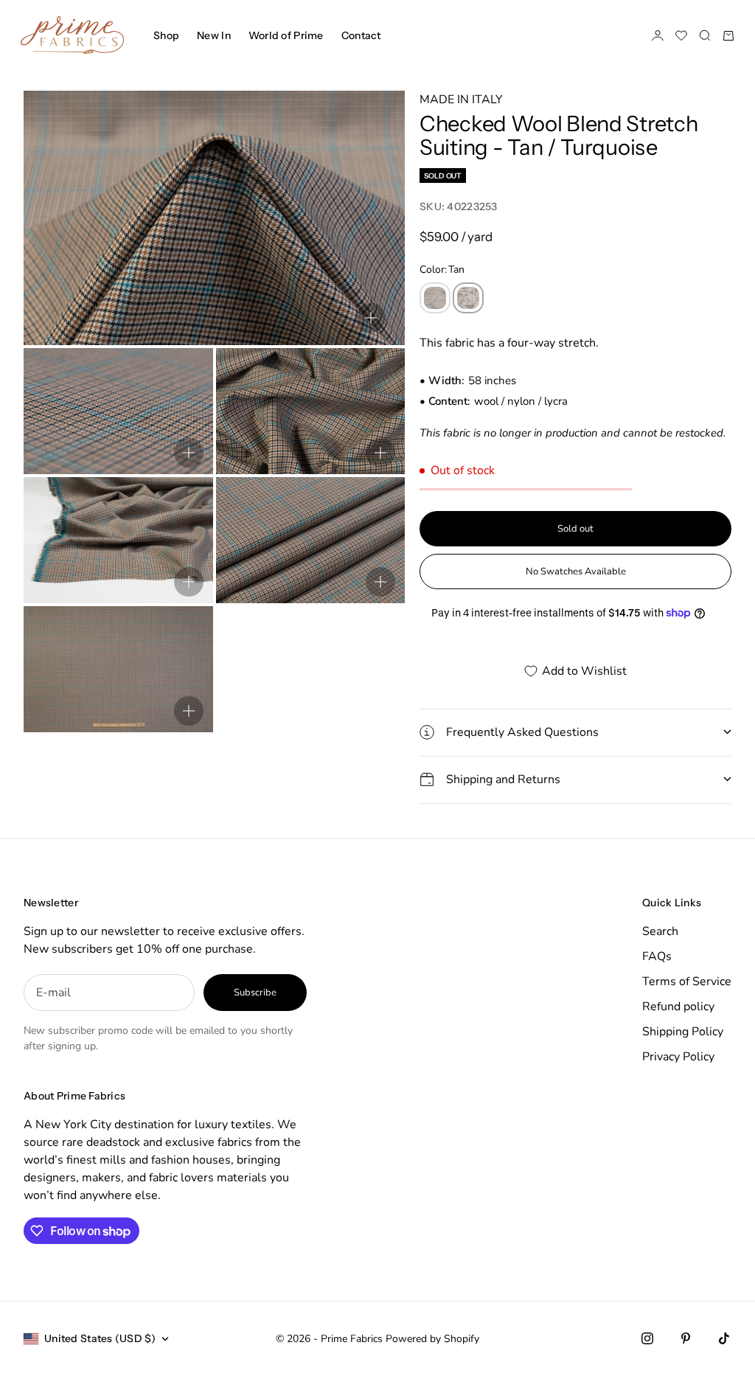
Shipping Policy (682, 1032)
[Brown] (435, 297)
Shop (166, 35)
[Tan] (468, 297)
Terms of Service (686, 981)
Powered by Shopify (432, 1339)
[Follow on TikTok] (724, 1338)
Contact (361, 35)
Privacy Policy (678, 1057)
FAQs (657, 956)
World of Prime (286, 35)
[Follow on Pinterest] (685, 1338)
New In (214, 35)
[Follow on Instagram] (647, 1338)
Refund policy (678, 1006)
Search (660, 931)
